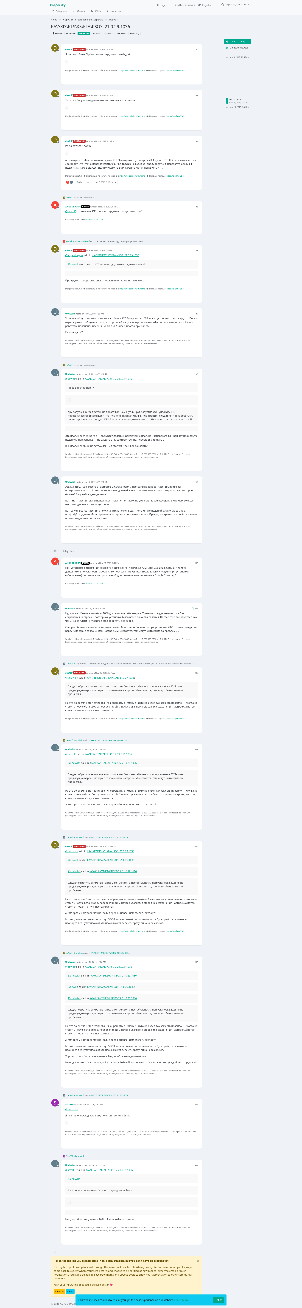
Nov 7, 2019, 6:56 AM (94, 313)
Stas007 (69, 1104)
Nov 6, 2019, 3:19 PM (108, 206)
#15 (196, 962)
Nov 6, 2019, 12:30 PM (105, 95)
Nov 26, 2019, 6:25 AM (95, 608)
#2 (197, 49)
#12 (196, 672)
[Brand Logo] (58, 5)
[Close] (198, 1260)
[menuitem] (161, 5)
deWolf (69, 49)
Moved (71, 33)
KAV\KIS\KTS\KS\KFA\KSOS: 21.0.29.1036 (115, 255)
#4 (197, 141)
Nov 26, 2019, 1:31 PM (95, 1165)
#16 (196, 1104)
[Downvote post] (195, 76)
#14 (196, 846)
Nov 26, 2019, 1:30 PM (92, 1104)
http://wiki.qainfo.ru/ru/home (132, 70)
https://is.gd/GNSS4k (175, 70)
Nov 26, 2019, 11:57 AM (106, 846)
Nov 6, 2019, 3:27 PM (104, 250)
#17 (196, 1165)
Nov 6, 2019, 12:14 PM (105, 49)
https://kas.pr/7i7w (94, 219)
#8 (197, 374)
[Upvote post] (184, 76)
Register (59, 1291)
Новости (85, 33)
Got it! (218, 1300)
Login (70, 1291)
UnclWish (70, 313)
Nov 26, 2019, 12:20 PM (95, 962)
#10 (196, 563)
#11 (196, 608)
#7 (197, 313)
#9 (197, 482)
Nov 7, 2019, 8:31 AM (94, 482)
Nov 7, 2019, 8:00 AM (94, 374)
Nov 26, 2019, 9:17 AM (105, 672)
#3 (197, 95)
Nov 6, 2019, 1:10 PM (104, 141)
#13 (196, 749)
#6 (197, 250)
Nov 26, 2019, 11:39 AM (95, 749)
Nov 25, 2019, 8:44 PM (109, 563)
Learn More (181, 1300)
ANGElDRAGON (73, 206)
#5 (197, 206)
